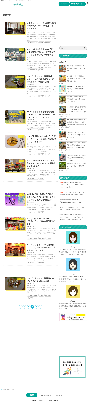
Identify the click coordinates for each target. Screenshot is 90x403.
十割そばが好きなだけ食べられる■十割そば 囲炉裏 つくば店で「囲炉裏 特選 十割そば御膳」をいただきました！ (72, 123)
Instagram (64, 4)
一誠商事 (31, 395)
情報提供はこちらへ (77, 4)
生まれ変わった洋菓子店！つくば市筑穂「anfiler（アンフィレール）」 (77, 68)
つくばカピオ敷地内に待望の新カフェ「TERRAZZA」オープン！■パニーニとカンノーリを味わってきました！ (72, 110)
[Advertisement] (30, 103)
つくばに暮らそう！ (41, 400)
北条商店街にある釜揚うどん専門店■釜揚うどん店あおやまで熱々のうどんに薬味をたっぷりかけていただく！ (72, 146)
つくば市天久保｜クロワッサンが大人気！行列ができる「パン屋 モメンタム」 (76, 135)
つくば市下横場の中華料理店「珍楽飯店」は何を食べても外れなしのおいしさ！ (76, 99)
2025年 (9, 389)
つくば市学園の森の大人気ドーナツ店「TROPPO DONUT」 (76, 157)
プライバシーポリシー (45, 395)
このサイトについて (59, 395)
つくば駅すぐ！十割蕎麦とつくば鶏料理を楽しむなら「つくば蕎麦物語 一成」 (76, 78)
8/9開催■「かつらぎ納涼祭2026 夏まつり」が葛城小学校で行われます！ (76, 89)
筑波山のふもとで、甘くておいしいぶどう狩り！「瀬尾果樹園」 (76, 166)
